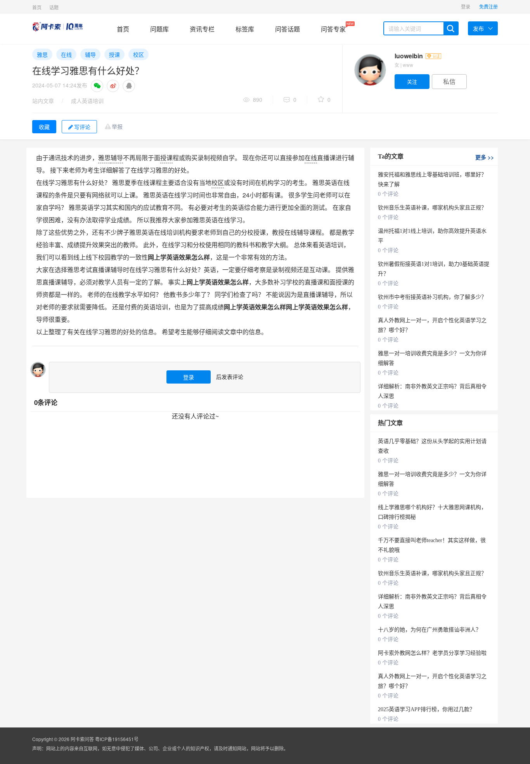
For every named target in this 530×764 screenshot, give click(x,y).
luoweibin (409, 55)
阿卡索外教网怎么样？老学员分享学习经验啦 (432, 653)
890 (257, 99)
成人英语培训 (87, 101)
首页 (37, 7)
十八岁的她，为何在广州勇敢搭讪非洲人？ (429, 630)
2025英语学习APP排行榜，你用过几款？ (426, 709)
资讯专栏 (202, 28)
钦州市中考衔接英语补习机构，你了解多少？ (432, 297)
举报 (117, 126)
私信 (449, 81)
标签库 (245, 28)
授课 (114, 54)
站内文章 (43, 101)
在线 (66, 54)
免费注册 (488, 6)
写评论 (82, 127)
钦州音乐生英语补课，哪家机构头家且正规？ (432, 208)
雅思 (42, 54)
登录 (465, 6)
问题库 (159, 28)
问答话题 (287, 28)
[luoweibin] (369, 70)
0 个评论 (388, 194)
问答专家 (333, 27)
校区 (138, 54)
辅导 (90, 54)
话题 (54, 7)
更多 (484, 157)
